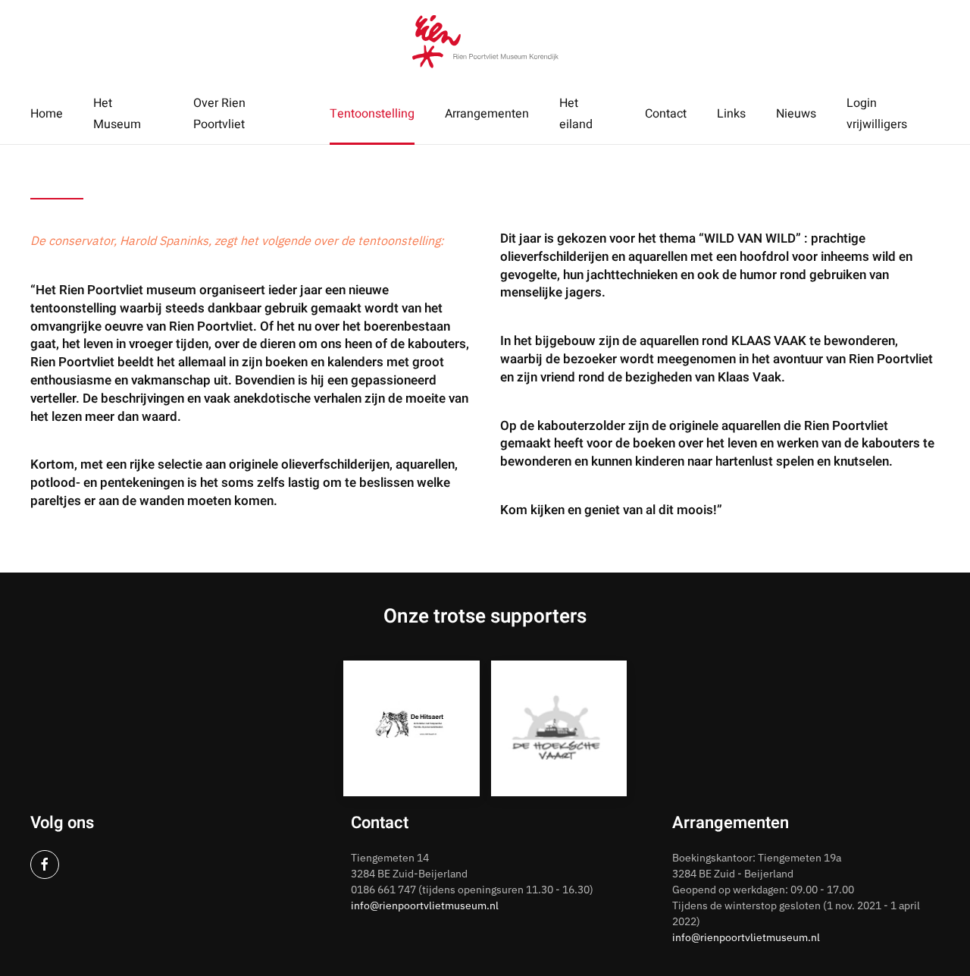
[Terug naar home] (485, 41)
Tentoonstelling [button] (372, 114)
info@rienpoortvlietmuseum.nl (425, 905)
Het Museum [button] (117, 113)
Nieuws (796, 114)
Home (46, 114)
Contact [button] (666, 114)
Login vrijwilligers (876, 113)
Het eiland (576, 113)
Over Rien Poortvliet (219, 113)
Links (731, 114)
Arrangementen (487, 114)
